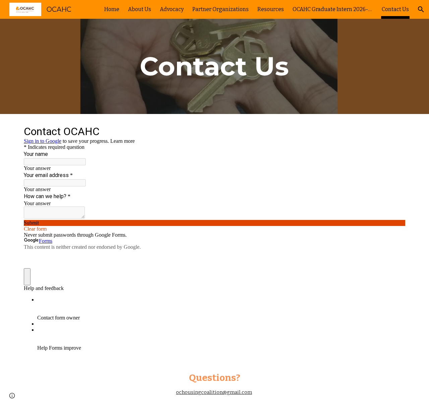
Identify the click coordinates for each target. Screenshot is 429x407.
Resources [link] (270, 9)
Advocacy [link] (172, 9)
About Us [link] (139, 9)
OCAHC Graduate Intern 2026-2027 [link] (333, 9)
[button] (421, 9)
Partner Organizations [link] (220, 9)
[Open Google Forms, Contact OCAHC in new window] (395, 130)
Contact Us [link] (395, 9)
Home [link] (111, 9)
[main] (214, 66)
